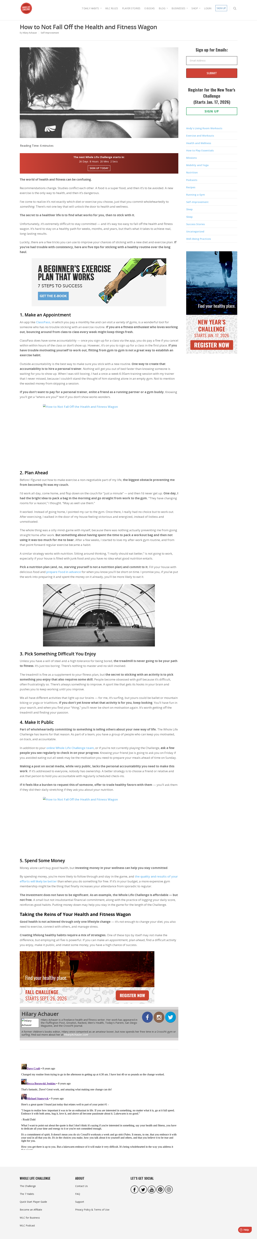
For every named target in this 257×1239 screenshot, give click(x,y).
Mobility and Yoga (197, 165)
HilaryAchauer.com (76, 1034)
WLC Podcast (27, 1225)
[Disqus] (99, 1106)
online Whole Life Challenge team (70, 748)
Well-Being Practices (198, 238)
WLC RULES (111, 8)
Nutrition (192, 172)
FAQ (77, 1194)
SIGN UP (221, 8)
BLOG (162, 8)
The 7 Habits (27, 1194)
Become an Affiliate (31, 1209)
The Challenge (28, 1186)
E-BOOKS (149, 8)
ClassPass (43, 322)
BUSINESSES (178, 8)
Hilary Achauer (30, 32)
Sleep (189, 209)
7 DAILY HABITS (90, 8)
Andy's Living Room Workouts (204, 128)
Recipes (190, 187)
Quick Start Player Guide (33, 1201)
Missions (191, 157)
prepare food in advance (63, 572)
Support (79, 1201)
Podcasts (191, 180)
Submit (212, 73)
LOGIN (207, 8)
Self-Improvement (50, 32)
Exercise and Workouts (200, 135)
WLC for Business (30, 1217)
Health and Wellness (198, 143)
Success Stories (195, 224)
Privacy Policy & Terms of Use (92, 1209)
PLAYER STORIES (131, 8)
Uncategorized (195, 231)
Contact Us (81, 1186)
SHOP (194, 8)
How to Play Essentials (200, 150)
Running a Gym (195, 194)
